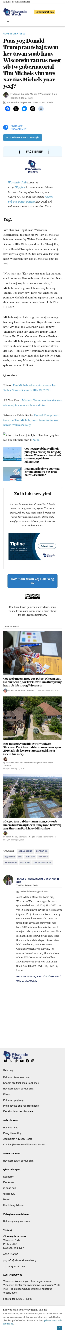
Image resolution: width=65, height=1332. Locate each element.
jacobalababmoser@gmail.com (34, 892)
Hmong (25, 2)
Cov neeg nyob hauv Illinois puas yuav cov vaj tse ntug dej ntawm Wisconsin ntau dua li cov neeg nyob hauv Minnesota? (42, 455)
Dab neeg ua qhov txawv (16, 1221)
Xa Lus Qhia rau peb (14, 1266)
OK (59, 1328)
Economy (8, 1177)
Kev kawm (8, 1182)
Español (16, 2)
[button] (32, 528)
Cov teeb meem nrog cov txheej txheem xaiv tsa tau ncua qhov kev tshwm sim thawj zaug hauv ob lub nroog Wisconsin (32, 682)
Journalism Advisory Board (17, 1139)
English (7, 2)
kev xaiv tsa (41, 851)
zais (20, 857)
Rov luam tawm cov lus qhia (18, 1088)
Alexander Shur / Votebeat (23, 690)
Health (6, 1199)
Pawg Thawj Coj (12, 1133)
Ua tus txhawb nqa (45, 12)
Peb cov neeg (10, 1127)
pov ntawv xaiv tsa (42, 863)
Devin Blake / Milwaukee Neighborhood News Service (31, 836)
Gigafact (20, 187)
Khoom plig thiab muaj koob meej (21, 1083)
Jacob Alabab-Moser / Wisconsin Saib (35, 94)
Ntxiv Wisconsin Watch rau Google (22, 137)
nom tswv (30, 857)
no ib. (36, 440)
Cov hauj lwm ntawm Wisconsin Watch (24, 1144)
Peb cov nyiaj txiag (13, 1100)
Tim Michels (11, 863)
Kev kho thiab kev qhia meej (18, 1111)
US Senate (25, 863)
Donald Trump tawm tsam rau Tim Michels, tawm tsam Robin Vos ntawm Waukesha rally (31, 420)
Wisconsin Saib (17, 182)
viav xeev (43, 857)
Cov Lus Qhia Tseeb (14, 34)
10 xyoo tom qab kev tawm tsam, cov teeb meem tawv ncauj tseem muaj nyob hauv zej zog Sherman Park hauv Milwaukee (32, 825)
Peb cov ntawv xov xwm (16, 1077)
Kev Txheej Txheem (13, 1205)
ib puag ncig (9, 1188)
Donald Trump (25, 851)
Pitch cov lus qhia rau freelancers (21, 1106)
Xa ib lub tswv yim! (32, 494)
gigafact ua (10, 857)
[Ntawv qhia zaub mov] (59, 12)
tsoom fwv (9, 1194)
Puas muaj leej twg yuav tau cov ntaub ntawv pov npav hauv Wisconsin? (42, 472)
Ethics (6, 1094)
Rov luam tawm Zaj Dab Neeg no (32, 581)
